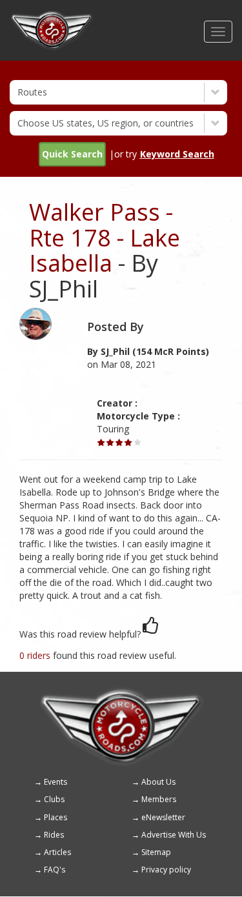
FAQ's (54, 869)
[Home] (52, 16)
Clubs (54, 799)
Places (55, 817)
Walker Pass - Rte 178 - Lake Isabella (104, 237)
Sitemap (156, 852)
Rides (54, 834)
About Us (158, 781)
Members (158, 799)
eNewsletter (163, 817)
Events (55, 781)
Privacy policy (166, 869)
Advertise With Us (173, 834)
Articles (57, 852)
